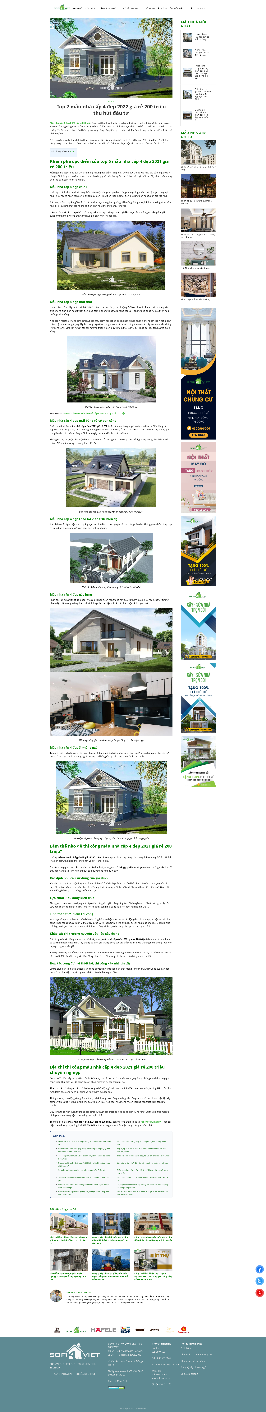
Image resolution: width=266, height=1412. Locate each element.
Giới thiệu (186, 1348)
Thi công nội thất (174, 8)
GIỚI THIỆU (90, 8)
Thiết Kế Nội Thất (152, 8)
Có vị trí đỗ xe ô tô (117, 1381)
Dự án (190, 8)
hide (72, 151)
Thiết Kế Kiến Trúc (130, 8)
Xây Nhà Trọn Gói (108, 8)
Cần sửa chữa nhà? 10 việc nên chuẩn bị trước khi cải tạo (142, 1163)
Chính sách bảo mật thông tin (196, 1354)
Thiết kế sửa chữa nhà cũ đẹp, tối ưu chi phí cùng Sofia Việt (143, 1156)
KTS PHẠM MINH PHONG (79, 1293)
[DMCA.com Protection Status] (116, 1387)
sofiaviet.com (159, 1374)
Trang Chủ (77, 8)
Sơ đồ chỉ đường (189, 1373)
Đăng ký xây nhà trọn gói (194, 1367)
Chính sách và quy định (193, 1361)
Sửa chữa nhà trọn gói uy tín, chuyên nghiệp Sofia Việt (82, 1170)
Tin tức (200, 8)
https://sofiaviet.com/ (151, 1122)
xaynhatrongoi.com (162, 1378)
